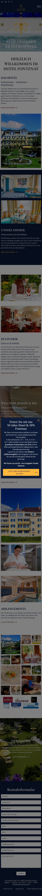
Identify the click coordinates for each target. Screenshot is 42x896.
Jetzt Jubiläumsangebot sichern (19, 472)
